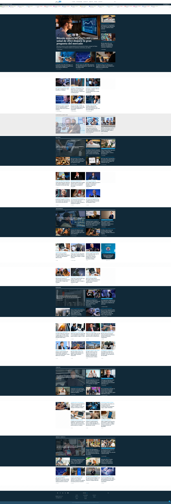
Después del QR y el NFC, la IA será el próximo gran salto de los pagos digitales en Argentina (78, 107)
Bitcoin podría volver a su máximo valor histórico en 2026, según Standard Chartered (77, 353)
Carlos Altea (103, 155)
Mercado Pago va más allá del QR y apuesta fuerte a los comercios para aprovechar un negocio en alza (78, 160)
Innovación (100, 1)
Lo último (73, 1)
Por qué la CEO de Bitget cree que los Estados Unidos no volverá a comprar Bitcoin (93, 479)
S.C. (102, 133)
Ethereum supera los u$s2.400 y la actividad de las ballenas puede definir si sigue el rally (78, 335)
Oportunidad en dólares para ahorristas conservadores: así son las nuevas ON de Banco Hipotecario (69, 297)
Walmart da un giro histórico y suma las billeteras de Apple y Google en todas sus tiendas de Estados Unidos (78, 405)
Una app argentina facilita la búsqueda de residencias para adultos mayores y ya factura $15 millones (70, 377)
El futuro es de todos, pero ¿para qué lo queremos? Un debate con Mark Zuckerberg (108, 256)
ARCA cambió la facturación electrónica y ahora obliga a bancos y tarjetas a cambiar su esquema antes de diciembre (108, 424)
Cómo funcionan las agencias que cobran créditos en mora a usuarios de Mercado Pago (63, 184)
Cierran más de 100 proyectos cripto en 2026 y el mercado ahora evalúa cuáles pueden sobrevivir (69, 218)
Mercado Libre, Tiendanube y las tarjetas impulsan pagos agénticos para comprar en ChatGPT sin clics (108, 160)
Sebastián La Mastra (104, 306)
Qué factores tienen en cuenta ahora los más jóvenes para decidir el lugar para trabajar (63, 280)
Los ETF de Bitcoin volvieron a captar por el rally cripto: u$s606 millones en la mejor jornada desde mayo (62, 335)
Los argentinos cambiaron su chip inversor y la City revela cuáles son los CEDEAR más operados (108, 302)
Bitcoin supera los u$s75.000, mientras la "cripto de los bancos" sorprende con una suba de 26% (85, 66)
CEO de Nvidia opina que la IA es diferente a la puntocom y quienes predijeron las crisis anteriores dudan (92, 256)
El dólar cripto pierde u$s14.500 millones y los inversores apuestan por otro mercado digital (93, 107)
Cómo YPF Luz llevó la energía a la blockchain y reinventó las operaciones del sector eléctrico (93, 130)
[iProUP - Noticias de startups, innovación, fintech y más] (58, 2)
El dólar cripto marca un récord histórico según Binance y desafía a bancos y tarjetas (108, 231)
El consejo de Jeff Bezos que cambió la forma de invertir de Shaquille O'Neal (92, 201)
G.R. (57, 358)
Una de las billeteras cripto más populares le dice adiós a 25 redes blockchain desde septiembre (108, 479)
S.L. (87, 358)
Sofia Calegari (73, 260)
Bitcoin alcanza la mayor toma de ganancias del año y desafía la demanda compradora (108, 335)
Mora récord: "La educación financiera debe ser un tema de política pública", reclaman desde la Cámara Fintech (70, 125)
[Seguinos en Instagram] (57, 493)
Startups (95, 1)
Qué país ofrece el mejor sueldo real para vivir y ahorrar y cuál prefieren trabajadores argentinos (107, 461)
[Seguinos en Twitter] (65, 493)
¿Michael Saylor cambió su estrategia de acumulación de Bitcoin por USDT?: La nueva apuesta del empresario (93, 223)
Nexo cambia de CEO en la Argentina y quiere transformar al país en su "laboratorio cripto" (107, 223)
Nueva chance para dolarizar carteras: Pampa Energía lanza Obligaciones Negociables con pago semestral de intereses (78, 312)
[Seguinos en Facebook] (60, 493)
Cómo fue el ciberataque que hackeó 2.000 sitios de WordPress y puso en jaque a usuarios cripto (78, 280)
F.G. (87, 260)
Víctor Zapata (104, 49)
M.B (57, 260)
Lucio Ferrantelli (60, 127)
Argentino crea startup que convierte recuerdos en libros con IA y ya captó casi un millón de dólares (78, 390)
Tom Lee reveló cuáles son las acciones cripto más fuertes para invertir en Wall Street (93, 335)
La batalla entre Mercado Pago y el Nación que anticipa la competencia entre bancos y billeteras (64, 66)
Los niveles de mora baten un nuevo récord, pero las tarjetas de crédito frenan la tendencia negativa (78, 201)
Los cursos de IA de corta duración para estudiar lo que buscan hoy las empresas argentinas (70, 446)
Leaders (77, 498)
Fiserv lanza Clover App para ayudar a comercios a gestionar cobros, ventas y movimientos (108, 151)
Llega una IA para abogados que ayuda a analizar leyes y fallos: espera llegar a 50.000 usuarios (77, 255)
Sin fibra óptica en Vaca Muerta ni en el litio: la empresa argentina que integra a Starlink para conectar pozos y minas (91, 354)
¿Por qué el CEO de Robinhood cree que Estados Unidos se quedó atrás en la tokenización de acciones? (62, 479)
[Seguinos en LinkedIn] (62, 493)
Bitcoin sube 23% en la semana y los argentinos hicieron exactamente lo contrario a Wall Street (107, 45)
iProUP (73, 409)
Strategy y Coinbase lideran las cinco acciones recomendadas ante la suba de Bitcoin (92, 90)
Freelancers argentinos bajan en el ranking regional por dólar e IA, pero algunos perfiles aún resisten (78, 461)
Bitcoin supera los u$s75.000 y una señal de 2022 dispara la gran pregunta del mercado (77, 40)
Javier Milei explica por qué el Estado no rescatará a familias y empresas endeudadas (93, 184)
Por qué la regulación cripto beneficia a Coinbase (62, 89)
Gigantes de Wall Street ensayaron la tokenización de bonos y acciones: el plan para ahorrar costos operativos (93, 302)
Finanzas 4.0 (85, 1)
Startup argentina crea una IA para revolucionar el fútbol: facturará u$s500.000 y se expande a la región (92, 381)
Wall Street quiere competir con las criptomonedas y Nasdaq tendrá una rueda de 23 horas (62, 107)
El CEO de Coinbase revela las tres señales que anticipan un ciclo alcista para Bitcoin (63, 201)
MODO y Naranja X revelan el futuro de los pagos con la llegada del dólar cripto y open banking (108, 129)
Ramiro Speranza (74, 111)
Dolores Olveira (104, 31)
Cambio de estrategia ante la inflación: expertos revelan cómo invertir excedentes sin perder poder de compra (78, 423)
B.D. (72, 358)
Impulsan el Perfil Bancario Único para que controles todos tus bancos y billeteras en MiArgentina (78, 90)
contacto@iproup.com (59, 497)
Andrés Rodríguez (60, 49)
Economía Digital (79, 1)
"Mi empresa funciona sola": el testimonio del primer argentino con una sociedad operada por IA (108, 381)
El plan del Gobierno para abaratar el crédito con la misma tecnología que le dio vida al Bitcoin (77, 231)
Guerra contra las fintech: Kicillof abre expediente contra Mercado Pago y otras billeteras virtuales (62, 353)
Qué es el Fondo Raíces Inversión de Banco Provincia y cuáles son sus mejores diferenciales (63, 255)
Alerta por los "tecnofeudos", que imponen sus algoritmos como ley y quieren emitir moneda (108, 26)
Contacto (85, 498)
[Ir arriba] (169, 501)
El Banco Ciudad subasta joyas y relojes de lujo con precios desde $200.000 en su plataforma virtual (92, 423)
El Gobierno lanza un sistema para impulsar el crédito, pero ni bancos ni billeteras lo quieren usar (105, 66)
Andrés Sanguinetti (74, 164)
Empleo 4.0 (91, 1)
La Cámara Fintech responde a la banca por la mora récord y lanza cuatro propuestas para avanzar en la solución (93, 151)
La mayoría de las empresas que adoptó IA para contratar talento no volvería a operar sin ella (108, 451)
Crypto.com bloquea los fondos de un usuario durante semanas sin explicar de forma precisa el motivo (78, 479)
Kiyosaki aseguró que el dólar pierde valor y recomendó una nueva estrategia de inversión (78, 184)
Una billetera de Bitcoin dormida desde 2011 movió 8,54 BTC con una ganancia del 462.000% (107, 353)
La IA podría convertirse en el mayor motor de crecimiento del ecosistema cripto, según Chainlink (107, 405)
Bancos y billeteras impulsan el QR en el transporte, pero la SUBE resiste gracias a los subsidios (70, 147)
